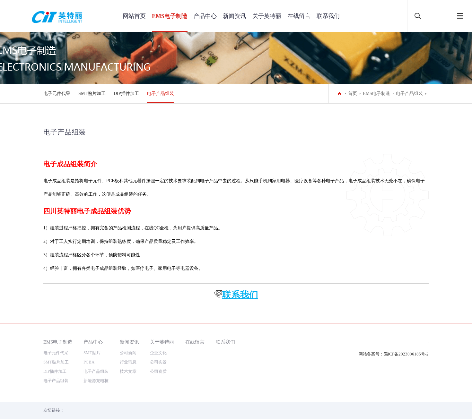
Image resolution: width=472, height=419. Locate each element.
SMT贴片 (92, 352)
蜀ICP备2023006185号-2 (406, 354)
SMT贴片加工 (92, 93)
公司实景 (158, 362)
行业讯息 (128, 362)
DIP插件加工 (126, 93)
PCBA (88, 362)
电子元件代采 (56, 93)
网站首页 (134, 16)
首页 (352, 93)
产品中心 (205, 16)
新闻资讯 (234, 16)
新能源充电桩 (96, 380)
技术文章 (128, 371)
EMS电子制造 (170, 16)
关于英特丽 (266, 16)
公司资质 (158, 371)
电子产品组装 (160, 93)
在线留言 (298, 16)
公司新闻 (128, 352)
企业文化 (158, 352)
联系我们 (328, 16)
